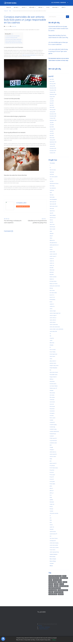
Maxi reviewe (52, 392)
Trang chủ (8, 7)
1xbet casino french (53, 206)
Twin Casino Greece (54, 538)
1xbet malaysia (53, 215)
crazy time (52, 338)
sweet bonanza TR (53, 533)
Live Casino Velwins (53, 385)
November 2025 (53, 90)
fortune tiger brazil (53, 354)
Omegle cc (52, 449)
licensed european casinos (54, 588)
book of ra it (52, 297)
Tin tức (47, 7)
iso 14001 (50, 584)
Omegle (51, 447)
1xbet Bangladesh (53, 199)
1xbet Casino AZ (53, 201)
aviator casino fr (53, 256)
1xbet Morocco (53, 217)
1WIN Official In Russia (54, 183)
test (50, 536)
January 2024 (52, 129)
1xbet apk (51, 194)
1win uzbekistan (53, 188)
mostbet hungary (53, 424)
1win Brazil (52, 174)
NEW (51, 445)
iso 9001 (59, 582)
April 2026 (52, 79)
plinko (51, 486)
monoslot (52, 415)
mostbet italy (52, 426)
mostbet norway (53, 429)
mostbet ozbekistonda (54, 431)
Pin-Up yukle (52, 481)
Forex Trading (52, 351)
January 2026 (52, 85)
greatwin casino (53, 363)
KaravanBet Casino (53, 374)
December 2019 (53, 148)
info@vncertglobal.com (43, 628)
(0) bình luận (13, 26)
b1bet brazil (52, 269)
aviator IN (52, 258)
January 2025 (52, 111)
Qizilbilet (51, 499)
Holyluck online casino (54, 365)
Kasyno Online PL (53, 376)
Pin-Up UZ (52, 479)
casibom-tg (52, 306)
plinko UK (51, 490)
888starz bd (52, 240)
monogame (52, 413)
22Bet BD (51, 233)
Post (51, 495)
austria (51, 247)
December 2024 (53, 113)
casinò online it (53, 322)
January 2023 (52, 139)
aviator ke (52, 260)
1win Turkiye (52, 185)
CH (50, 333)
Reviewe (51, 508)
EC (50, 347)
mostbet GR (52, 422)
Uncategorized (53, 540)
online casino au (53, 451)
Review (51, 506)
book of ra (52, 294)
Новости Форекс (53, 561)
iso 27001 (61, 584)
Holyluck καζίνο (52, 582)
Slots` (51, 522)
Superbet (51, 529)
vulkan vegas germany (54, 552)
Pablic (51, 458)
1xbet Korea (52, 210)
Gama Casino (52, 356)
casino (51, 308)
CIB (50, 335)
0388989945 (47, 627)
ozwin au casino (53, 456)
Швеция (51, 565)
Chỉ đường (40, 625)
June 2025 (52, 100)
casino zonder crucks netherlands (56, 329)
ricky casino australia (54, 513)
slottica (51, 524)
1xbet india (52, 208)
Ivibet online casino (64, 586)
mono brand (52, 401)
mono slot (52, 404)
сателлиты (52, 563)
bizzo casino (52, 290)
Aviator (51, 249)
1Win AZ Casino (53, 169)
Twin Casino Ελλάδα (59, 592)
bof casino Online (53, 292)
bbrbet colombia (53, 276)
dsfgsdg (51, 345)
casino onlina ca (53, 317)
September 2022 (53, 142)
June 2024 (52, 124)
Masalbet (51, 390)
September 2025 (53, 94)
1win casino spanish (53, 176)
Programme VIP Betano (62, 590)
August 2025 (52, 96)
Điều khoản (52, 342)
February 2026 (52, 83)
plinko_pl (51, 492)
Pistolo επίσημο (52, 590)
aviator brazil (52, 251)
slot (50, 517)
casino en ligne (53, 310)
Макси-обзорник (53, 558)
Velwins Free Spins (53, 594)
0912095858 (41, 627)
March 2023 (52, 137)
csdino (51, 340)
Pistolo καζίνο (52, 483)
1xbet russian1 (52, 229)
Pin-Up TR (52, 476)
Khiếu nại (51, 379)
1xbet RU (51, 222)
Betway (51, 288)
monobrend (52, 411)
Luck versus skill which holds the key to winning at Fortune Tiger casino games (58, 51)
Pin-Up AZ (52, 472)
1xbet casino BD (53, 204)
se (50, 515)
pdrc (51, 461)
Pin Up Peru (52, 470)
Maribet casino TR (53, 388)
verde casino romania (54, 547)
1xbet (51, 192)
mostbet (51, 420)
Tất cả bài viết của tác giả (23, 206)
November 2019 (53, 150)
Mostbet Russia (53, 433)
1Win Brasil (52, 172)
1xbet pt (51, 219)
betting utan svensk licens (55, 285)
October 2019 (52, 152)
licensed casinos (53, 383)
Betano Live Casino (53, 283)
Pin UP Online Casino (54, 467)
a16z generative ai (53, 242)
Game (51, 358)
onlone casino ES (53, 454)
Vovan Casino (52, 549)
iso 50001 (56, 586)
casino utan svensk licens (55, 326)
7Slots (51, 238)
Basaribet (52, 274)
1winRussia (52, 190)
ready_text (52, 504)
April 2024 (52, 126)
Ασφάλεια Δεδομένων (53, 554)
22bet (51, 231)
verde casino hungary (54, 542)
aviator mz (52, 263)
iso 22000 (56, 584)
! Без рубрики (52, 163)
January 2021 (52, 146)
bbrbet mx (52, 279)
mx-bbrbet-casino (53, 442)
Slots (51, 520)
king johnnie (52, 381)
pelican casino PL (53, 463)
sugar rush (52, 527)
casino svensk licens (54, 324)
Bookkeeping (52, 299)
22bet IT (51, 235)
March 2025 (52, 107)
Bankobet (52, 272)
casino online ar (53, 320)
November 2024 (53, 116)
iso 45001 (51, 586)
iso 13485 (64, 582)
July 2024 (51, 122)
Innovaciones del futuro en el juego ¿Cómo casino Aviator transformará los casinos (58, 28)
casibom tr (52, 304)
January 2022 (52, 144)
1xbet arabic (52, 197)
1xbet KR (51, 213)
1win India (51, 181)
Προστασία (60, 594)
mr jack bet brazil (53, 440)
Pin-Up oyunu (52, 474)
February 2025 (52, 109)
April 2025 (52, 105)
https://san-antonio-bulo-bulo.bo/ (29, 55)
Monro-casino (52, 417)
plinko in (51, 488)
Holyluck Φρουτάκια (53, 367)
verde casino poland (54, 545)
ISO (50, 370)
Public (10, 10)
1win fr (51, 178)
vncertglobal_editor (21, 203)
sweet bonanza (53, 531)
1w (50, 167)
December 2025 (53, 87)
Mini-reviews (52, 397)
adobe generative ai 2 (54, 244)
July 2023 (51, 131)
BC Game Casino (53, 281)
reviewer (51, 511)
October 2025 (52, 92)
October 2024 (52, 118)
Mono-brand (52, 406)
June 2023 (52, 133)
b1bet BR (51, 267)
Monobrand (52, 408)
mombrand (52, 399)
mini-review (52, 395)
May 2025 (51, 103)
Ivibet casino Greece (54, 372)
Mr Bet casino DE (53, 438)
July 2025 (51, 98)
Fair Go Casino (53, 349)
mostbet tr (52, 436)
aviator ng (52, 265)
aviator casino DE (53, 254)
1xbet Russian (52, 226)
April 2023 (52, 135)
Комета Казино (52, 556)
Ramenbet (52, 501)
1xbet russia (52, 224)
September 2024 (53, 120)
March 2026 (52, 81)
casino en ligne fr (53, 315)
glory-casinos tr (53, 360)
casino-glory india (53, 331)
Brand (51, 301)
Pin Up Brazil (52, 465)
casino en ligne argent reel (55, 313)
